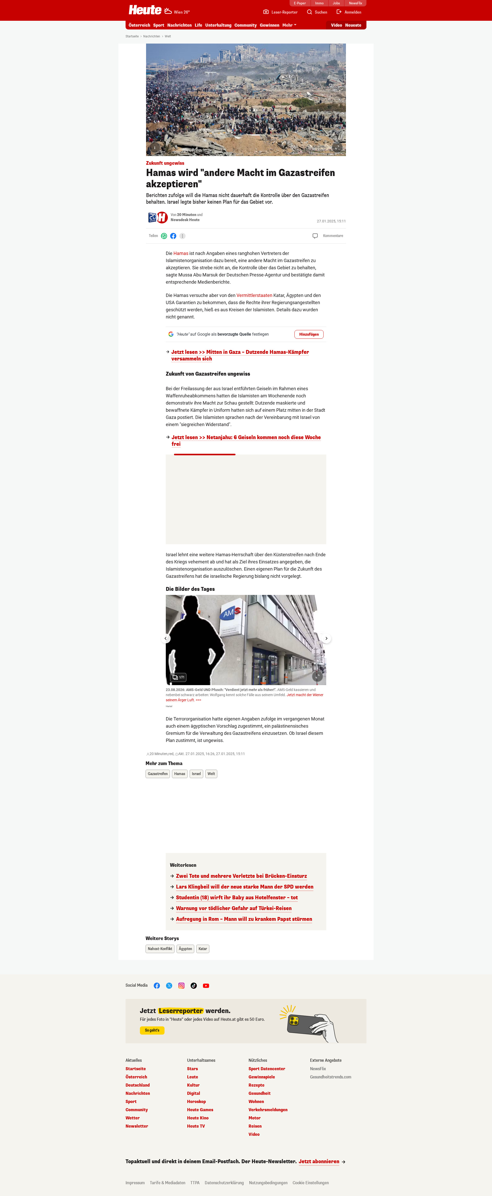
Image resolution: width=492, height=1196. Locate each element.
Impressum (135, 1182)
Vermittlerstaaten (254, 295)
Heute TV (196, 1126)
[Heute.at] (145, 10)
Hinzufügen (309, 334)
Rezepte (256, 1085)
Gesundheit (260, 1093)
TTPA (195, 1182)
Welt (168, 36)
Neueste (353, 25)
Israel (196, 773)
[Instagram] (181, 985)
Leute (192, 1077)
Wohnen (256, 1101)
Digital (193, 1093)
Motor (255, 1118)
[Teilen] (182, 236)
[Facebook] (173, 235)
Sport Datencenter (267, 1068)
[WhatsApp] (164, 235)
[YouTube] (206, 985)
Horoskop (196, 1101)
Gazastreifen (158, 773)
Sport (158, 25)
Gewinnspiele (262, 1077)
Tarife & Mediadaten (167, 1182)
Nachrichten (151, 36)
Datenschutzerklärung (224, 1182)
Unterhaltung (218, 25)
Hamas (180, 253)
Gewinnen (269, 25)
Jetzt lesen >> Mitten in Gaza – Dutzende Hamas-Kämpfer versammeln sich (240, 355)
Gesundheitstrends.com (330, 1077)
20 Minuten (186, 214)
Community (245, 25)
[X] (169, 985)
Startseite (132, 36)
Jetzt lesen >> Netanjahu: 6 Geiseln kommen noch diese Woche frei (246, 441)
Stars (192, 1068)
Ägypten (185, 948)
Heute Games (200, 1109)
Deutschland (138, 1085)
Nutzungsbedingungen (268, 1182)
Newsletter (137, 1126)
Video (336, 25)
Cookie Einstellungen (311, 1182)
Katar (203, 948)
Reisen (255, 1126)
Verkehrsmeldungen (268, 1109)
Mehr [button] (287, 25)
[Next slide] (326, 638)
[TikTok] (194, 985)
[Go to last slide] (166, 638)
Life (198, 25)
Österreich (139, 25)
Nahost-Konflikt (160, 948)
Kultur (193, 1085)
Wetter (133, 1118)
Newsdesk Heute (185, 220)
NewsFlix (318, 1068)
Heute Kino (198, 1118)
